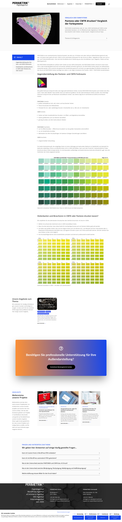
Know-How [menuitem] (78, 4)
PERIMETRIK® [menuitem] (88, 4)
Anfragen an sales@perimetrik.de (59, 499)
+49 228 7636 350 (55, 497)
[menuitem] (100, 3)
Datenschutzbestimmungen (63, 512)
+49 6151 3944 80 (88, 497)
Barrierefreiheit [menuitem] (51, 4)
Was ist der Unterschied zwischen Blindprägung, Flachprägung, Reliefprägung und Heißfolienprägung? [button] (54, 468)
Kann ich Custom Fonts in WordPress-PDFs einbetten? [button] (39, 453)
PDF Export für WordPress (46, 305)
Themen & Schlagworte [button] (72, 38)
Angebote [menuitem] (69, 4)
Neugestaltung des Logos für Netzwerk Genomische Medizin (69, 410)
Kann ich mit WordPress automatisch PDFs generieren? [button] (39, 458)
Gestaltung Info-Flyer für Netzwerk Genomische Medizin (89, 410)
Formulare (48, 311)
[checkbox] (74, 514)
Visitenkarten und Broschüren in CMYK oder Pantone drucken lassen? (24, 68)
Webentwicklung (41, 311)
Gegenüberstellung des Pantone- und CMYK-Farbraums (23, 63)
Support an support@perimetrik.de (60, 501)
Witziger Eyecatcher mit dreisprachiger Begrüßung (46, 407)
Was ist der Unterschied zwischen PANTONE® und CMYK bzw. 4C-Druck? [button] (45, 463)
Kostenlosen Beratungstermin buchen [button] (61, 367)
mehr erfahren (41, 323)
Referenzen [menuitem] (60, 4)
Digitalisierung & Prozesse (43, 313)
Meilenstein (63, 406)
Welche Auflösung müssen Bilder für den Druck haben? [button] (39, 473)
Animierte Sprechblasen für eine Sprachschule (46, 410)
